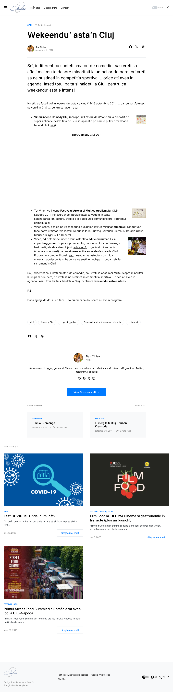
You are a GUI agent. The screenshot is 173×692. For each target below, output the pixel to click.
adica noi (79, 247)
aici (53, 125)
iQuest (76, 121)
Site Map (62, 679)
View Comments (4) (84, 392)
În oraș (103, 511)
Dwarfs (30, 682)
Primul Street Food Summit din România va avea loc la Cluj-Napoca (42, 611)
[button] (5, 7)
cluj (32, 322)
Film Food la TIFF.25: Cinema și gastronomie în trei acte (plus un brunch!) (127, 518)
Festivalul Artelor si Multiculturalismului (102, 322)
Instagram (80, 371)
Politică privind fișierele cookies (73, 675)
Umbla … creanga (43, 423)
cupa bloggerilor (68, 322)
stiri (29, 25)
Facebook (92, 371)
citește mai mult (70, 532)
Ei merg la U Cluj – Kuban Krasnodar (111, 424)
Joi (49, 300)
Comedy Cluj (47, 322)
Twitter (139, 368)
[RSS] (168, 677)
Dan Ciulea (40, 47)
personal (37, 418)
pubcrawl (133, 322)
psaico (55, 227)
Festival (94, 511)
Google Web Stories (100, 675)
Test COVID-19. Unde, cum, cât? (29, 516)
